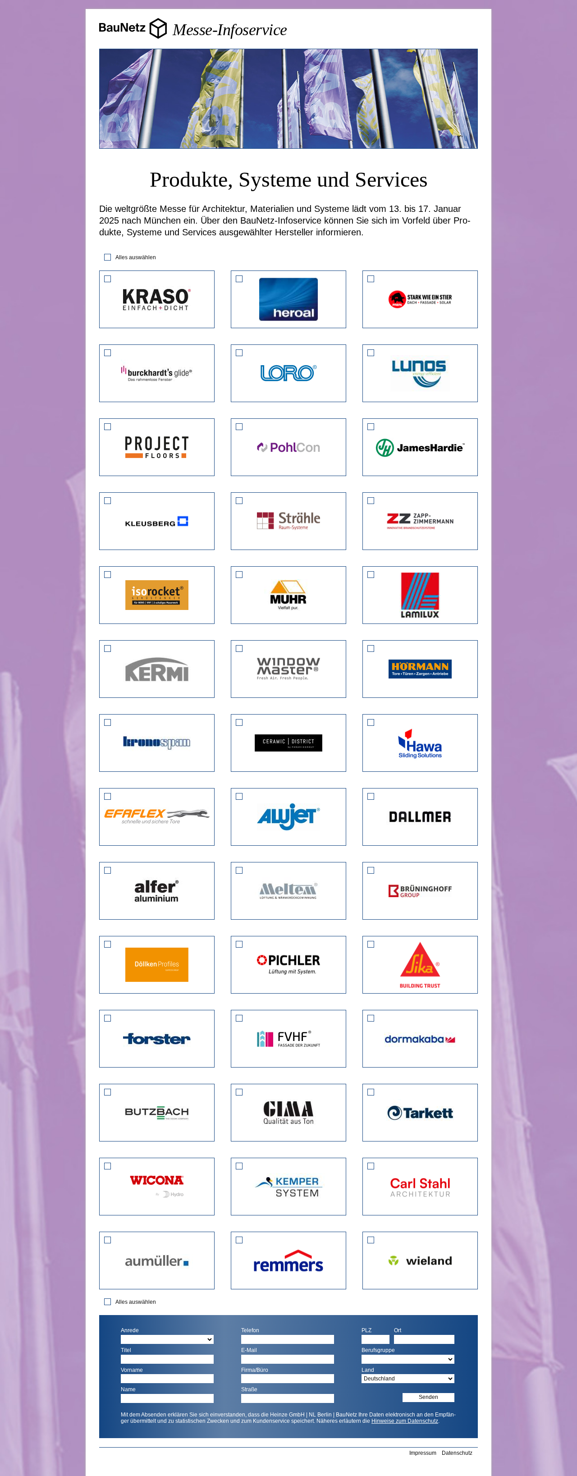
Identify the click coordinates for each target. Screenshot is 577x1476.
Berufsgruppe (378, 1350)
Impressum (422, 1453)
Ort (397, 1331)
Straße (249, 1390)
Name (128, 1390)
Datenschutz (457, 1453)
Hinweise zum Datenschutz (404, 1421)
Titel (126, 1350)
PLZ (366, 1331)
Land (368, 1370)
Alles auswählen (135, 257)
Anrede (130, 1331)
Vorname (132, 1370)
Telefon (250, 1331)
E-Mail (249, 1350)
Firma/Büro (254, 1370)
